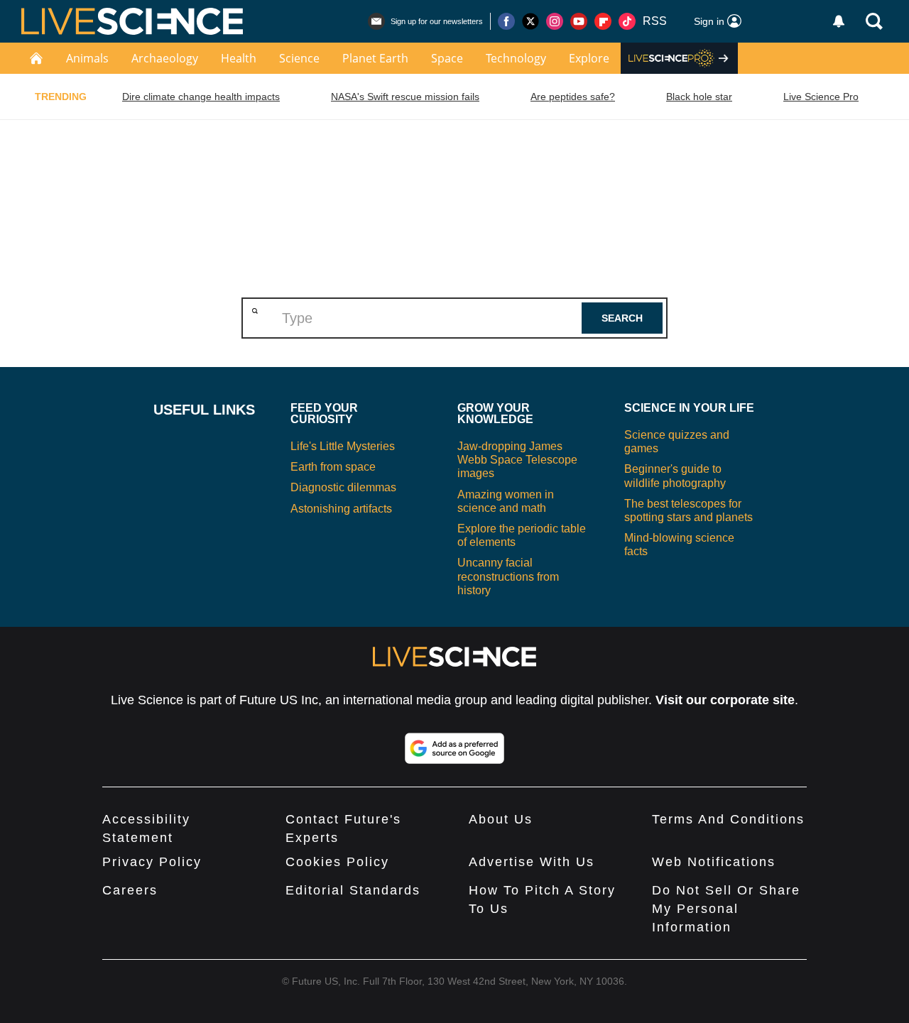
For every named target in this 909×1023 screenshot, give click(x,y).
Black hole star (699, 96)
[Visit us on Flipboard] (602, 21)
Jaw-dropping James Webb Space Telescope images (517, 459)
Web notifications (713, 862)
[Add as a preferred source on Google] (454, 748)
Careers (130, 890)
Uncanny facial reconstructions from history (508, 576)
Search (622, 318)
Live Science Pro (821, 96)
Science (299, 58)
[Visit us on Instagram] (554, 21)
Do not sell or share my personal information (726, 908)
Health (238, 58)
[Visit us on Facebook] (506, 21)
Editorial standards (352, 890)
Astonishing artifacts (341, 509)
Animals (87, 58)
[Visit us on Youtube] (578, 21)
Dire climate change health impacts (201, 96)
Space (447, 58)
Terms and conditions (728, 819)
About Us (501, 819)
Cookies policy (337, 862)
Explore (589, 58)
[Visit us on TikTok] (627, 21)
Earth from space (333, 467)
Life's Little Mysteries (342, 446)
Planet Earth (375, 58)
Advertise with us (531, 862)
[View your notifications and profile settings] (838, 21)
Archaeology (164, 58)
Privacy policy (152, 862)
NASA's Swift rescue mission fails (405, 96)
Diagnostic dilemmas (343, 487)
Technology (516, 58)
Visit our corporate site (725, 700)
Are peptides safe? (572, 96)
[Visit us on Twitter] (530, 21)
